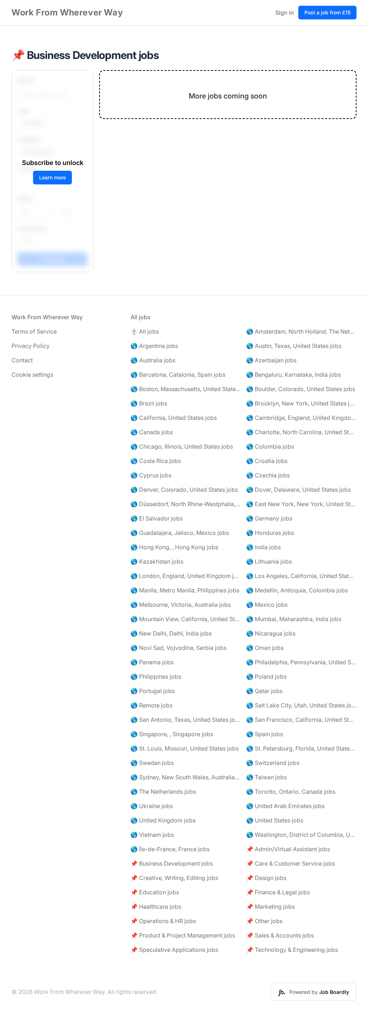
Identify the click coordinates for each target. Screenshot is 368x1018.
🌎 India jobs (263, 547)
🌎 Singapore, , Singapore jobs (171, 734)
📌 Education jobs (154, 892)
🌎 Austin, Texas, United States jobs (293, 345)
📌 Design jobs (266, 877)
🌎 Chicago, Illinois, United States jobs (181, 446)
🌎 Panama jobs (152, 662)
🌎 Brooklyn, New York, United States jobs (301, 403)
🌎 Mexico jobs (267, 604)
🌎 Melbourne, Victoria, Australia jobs (180, 604)
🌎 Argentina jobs (154, 345)
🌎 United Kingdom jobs (163, 820)
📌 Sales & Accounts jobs (280, 935)
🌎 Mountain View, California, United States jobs (185, 619)
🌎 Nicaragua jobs (270, 633)
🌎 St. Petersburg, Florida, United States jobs (301, 748)
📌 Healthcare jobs (155, 906)
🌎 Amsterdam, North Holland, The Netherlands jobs (301, 331)
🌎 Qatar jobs (264, 690)
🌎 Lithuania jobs (269, 561)
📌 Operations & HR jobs (163, 921)
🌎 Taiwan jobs (266, 777)
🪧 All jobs (144, 331)
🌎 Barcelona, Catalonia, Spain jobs (177, 374)
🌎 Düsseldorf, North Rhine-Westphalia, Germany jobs (185, 504)
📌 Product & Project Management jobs (182, 935)
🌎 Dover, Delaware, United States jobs (298, 489)
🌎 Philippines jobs (155, 676)
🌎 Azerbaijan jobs (271, 360)
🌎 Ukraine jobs (151, 806)
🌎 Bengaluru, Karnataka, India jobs (293, 374)
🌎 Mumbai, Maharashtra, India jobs (293, 619)
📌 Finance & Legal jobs (278, 892)
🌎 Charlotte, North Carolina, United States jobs (301, 432)
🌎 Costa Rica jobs (155, 460)
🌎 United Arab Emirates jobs (285, 806)
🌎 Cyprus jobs (150, 475)
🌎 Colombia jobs (270, 446)
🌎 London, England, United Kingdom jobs (185, 575)
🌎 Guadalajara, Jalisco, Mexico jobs (179, 532)
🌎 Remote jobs (151, 705)
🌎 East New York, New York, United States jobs (301, 504)
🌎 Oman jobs (265, 647)
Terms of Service (34, 331)
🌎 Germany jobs (269, 518)
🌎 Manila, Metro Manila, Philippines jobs (184, 590)
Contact (22, 360)
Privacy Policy (31, 345)
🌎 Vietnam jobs (152, 834)
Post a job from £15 (327, 12)
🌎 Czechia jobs (268, 475)
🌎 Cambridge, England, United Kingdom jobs (301, 417)
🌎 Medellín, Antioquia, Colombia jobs (297, 590)
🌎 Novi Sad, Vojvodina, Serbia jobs (178, 647)
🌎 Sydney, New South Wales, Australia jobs (185, 777)
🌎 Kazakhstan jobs (156, 561)
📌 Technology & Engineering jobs (292, 949)
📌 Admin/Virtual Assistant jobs (288, 849)
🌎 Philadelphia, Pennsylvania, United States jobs (301, 662)
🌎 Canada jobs (151, 432)
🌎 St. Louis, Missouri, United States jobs (184, 748)
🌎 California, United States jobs (173, 417)
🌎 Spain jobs (264, 734)
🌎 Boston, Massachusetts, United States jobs (185, 389)
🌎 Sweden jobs (152, 762)
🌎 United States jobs (274, 820)
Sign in (284, 12)
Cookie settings (32, 374)
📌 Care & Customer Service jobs (290, 863)
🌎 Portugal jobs (152, 690)
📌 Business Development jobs (171, 863)
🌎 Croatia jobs (267, 460)
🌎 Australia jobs (152, 360)
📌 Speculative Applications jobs (174, 949)
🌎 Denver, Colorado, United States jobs (184, 489)
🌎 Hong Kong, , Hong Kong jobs (174, 547)
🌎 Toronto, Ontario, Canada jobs (290, 791)
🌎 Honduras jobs (270, 532)
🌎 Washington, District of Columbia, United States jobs (301, 834)
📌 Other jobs (264, 921)
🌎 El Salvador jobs (156, 518)
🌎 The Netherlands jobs (163, 791)
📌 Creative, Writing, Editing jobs (174, 877)
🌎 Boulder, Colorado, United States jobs (300, 389)
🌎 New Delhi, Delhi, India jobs (171, 633)
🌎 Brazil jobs (148, 403)
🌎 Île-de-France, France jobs (170, 849)
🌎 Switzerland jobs (272, 762)
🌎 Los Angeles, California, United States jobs (301, 575)
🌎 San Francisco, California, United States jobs (301, 719)
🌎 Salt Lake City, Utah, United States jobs (301, 705)
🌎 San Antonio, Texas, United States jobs (185, 719)
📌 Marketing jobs (270, 906)
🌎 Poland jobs (266, 676)
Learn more (52, 177)
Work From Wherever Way (67, 12)
